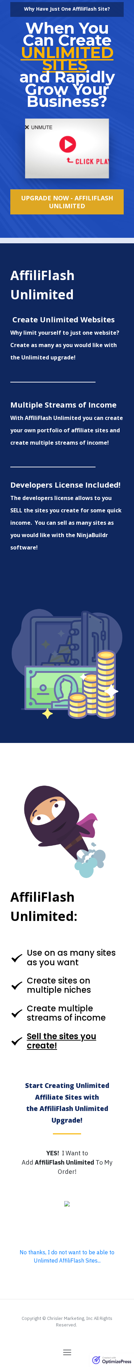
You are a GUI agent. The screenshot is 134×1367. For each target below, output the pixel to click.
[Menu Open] (67, 1352)
